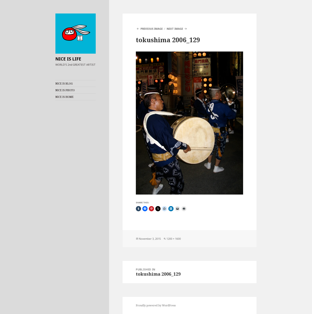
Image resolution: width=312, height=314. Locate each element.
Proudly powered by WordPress (156, 305)
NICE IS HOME (64, 97)
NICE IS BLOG (64, 83)
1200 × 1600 (173, 239)
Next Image (175, 29)
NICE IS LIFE (68, 59)
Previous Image (152, 29)
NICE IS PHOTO (65, 90)
